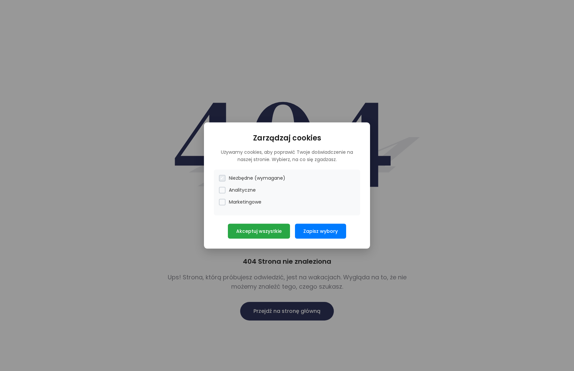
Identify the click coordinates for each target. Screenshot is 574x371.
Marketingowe (245, 202)
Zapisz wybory (320, 231)
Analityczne (242, 190)
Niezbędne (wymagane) (257, 178)
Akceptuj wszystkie (259, 231)
